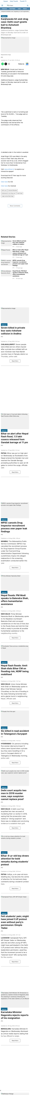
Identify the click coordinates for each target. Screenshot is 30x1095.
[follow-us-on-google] (27, 64)
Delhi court (4, 190)
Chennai (4, 8)
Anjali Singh (19, 193)
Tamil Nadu (12, 8)
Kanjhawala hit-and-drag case (8, 193)
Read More (15, 361)
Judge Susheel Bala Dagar (8, 196)
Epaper (6, 1)
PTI (2, 57)
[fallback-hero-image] (6, 243)
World (25, 8)
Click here (4, 182)
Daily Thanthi (14, 1)
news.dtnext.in (9, 169)
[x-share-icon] (5, 65)
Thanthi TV (23, 1)
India (19, 8)
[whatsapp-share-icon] (2, 65)
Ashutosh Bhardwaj (12, 190)
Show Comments (15, 206)
